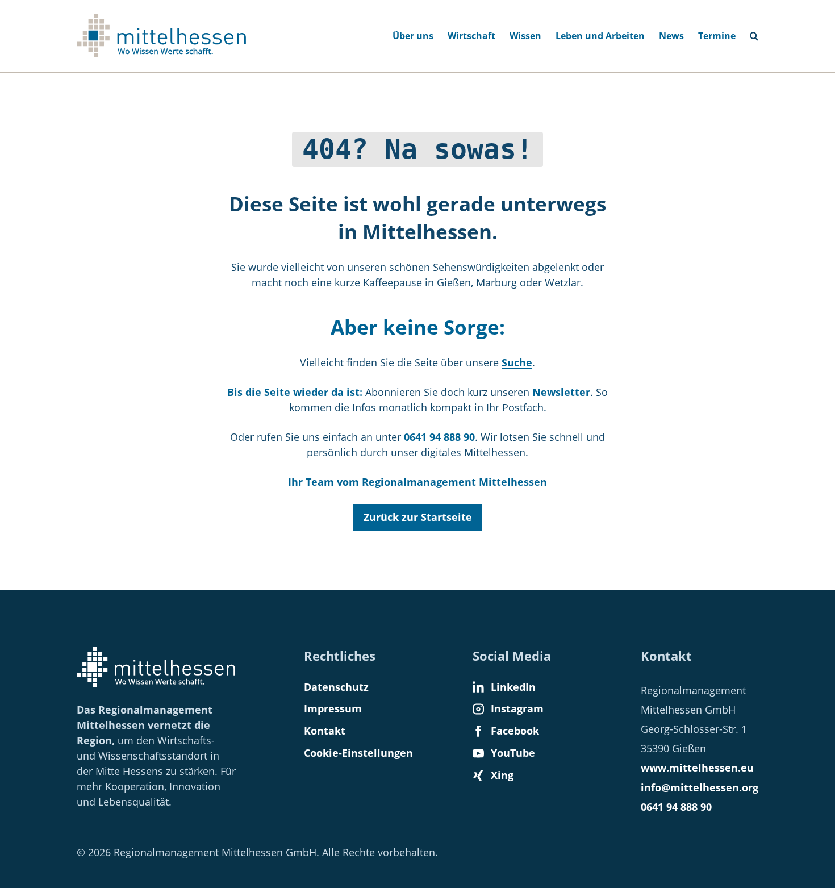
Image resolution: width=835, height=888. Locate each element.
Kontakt (324, 730)
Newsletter (561, 392)
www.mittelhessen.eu (697, 767)
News (671, 36)
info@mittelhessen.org (699, 787)
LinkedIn (513, 687)
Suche (759, 32)
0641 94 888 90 (676, 807)
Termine (717, 36)
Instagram (517, 708)
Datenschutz (336, 687)
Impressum (333, 708)
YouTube (513, 753)
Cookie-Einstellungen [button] (358, 753)
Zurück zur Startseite (418, 517)
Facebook (515, 730)
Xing (502, 775)
